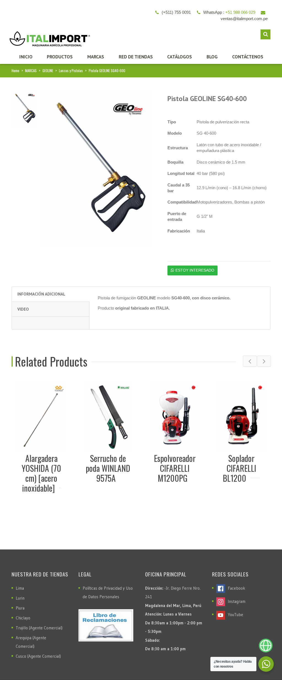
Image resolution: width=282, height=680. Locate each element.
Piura (20, 608)
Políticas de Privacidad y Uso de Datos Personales (108, 592)
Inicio (25, 57)
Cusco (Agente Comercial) (38, 656)
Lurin (20, 598)
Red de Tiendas (136, 57)
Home (15, 70)
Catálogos (179, 57)
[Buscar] (265, 34)
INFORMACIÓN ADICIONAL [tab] (41, 294)
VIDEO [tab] (23, 309)
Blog (212, 57)
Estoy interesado (194, 270)
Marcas (95, 57)
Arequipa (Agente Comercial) (31, 642)
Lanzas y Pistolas (71, 70)
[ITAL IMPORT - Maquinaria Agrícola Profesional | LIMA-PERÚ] (48, 37)
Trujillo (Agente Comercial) (39, 627)
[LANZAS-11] (24, 108)
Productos (60, 57)
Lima (20, 588)
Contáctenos (247, 57)
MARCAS (31, 70)
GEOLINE (47, 70)
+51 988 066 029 (240, 12)
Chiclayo (23, 618)
